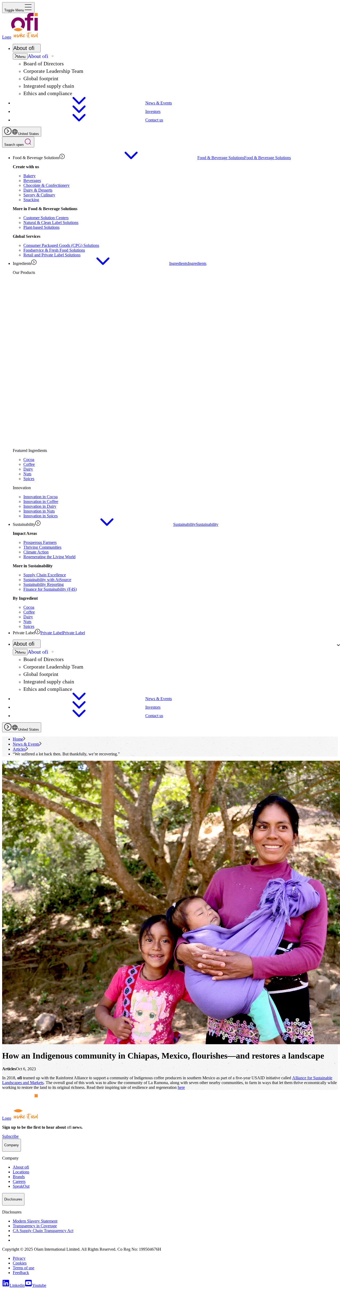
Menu (21, 57)
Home (18, 739)
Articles (19, 749)
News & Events (26, 744)
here (181, 1087)
